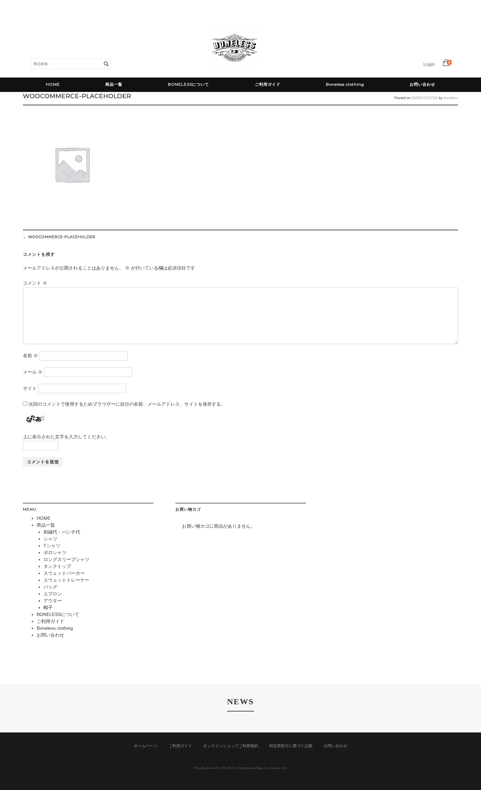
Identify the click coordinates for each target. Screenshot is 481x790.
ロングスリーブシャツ (66, 559)
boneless (451, 98)
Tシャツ (52, 545)
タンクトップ (57, 566)
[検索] (106, 63)
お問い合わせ (422, 84)
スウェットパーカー (64, 573)
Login (429, 64)
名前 (30, 355)
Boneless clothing (345, 84)
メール (33, 372)
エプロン (53, 593)
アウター (53, 600)
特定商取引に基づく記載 (290, 746)
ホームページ (145, 746)
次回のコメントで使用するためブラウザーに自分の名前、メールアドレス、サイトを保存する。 (126, 404)
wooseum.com (277, 767)
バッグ (50, 586)
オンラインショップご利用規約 (230, 746)
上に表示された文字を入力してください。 (66, 436)
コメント (35, 283)
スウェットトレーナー (66, 580)
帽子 (48, 607)
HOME (53, 84)
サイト (30, 388)
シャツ (50, 538)
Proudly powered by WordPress (215, 767)
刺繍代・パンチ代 (62, 532)
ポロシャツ (55, 552)
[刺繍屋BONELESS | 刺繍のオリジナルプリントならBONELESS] (234, 70)
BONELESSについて (188, 84)
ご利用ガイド (267, 84)
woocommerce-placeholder (59, 237)
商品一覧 (113, 84)
